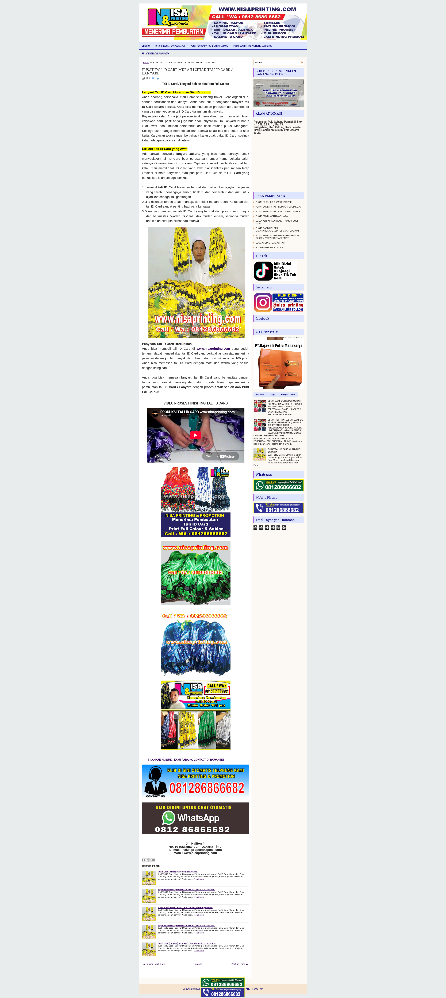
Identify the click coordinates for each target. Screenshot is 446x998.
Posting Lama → (240, 964)
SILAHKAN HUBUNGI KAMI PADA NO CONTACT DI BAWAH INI (183, 759)
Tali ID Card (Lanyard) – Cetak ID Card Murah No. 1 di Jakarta (187, 943)
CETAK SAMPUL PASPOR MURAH (284, 401)
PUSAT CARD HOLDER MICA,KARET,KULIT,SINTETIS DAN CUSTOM (277, 229)
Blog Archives (288, 394)
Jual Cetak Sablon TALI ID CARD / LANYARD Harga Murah (185, 907)
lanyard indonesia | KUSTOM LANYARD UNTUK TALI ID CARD (186, 889)
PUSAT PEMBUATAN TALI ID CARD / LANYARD (209, 45)
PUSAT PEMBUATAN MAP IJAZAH (155, 53)
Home (146, 62)
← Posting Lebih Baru (154, 964)
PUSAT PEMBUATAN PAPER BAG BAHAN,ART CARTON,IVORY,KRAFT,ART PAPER (278, 236)
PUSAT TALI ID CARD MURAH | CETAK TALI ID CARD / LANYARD (187, 71)
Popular (260, 394)
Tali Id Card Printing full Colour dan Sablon (178, 871)
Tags (272, 394)
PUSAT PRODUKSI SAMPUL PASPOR (170, 45)
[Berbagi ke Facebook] (153, 860)
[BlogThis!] (147, 860)
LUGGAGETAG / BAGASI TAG (270, 242)
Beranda (146, 45)
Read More (199, 879)
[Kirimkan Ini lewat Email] (143, 860)
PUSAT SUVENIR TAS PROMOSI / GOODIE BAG (252, 45)
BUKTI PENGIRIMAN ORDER (269, 247)
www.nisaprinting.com (213, 348)
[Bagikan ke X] (150, 860)
